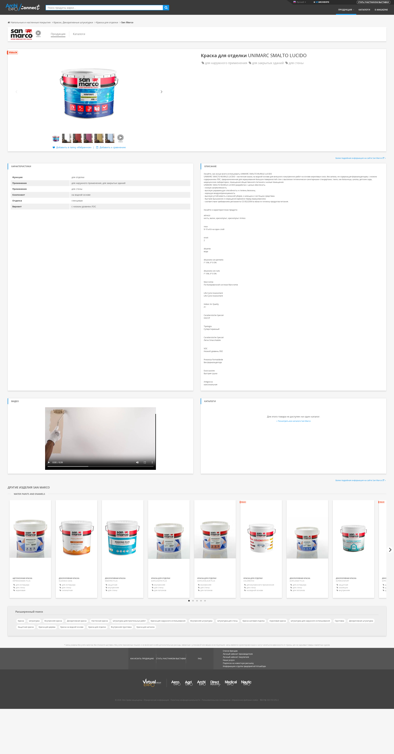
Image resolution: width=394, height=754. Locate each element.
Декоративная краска (76, 621)
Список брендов (230, 651)
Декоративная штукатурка (361, 621)
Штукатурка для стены (227, 621)
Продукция (345, 9)
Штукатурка (34, 621)
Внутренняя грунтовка (121, 627)
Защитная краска (26, 627)
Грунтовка (339, 621)
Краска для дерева (47, 627)
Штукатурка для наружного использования (310, 621)
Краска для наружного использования (168, 621)
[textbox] (104, 7)
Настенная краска (99, 621)
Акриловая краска (277, 621)
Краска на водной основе (71, 627)
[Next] (161, 91)
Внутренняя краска (53, 621)
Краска (21, 621)
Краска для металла (146, 627)
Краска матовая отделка (254, 621)
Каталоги (364, 9)
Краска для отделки (97, 627)
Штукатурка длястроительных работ (129, 621)
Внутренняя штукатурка (201, 621)
